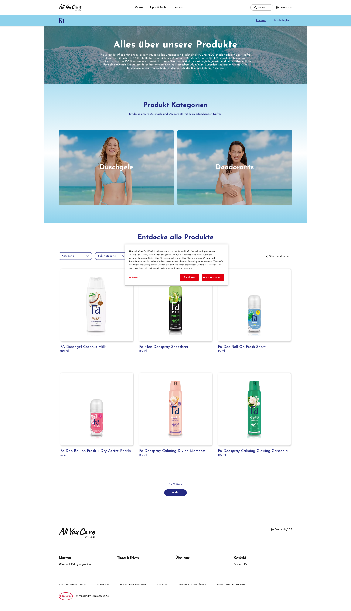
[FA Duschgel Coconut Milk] (96, 317)
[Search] (256, 7)
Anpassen (134, 277)
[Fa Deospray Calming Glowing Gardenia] (254, 421)
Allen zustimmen (212, 277)
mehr (175, 492)
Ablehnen (189, 277)
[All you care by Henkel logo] (70, 7)
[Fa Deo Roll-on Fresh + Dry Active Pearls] (96, 421)
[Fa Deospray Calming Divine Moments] (175, 421)
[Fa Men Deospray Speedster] (175, 317)
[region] (176, 265)
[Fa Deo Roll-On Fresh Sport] (254, 317)
